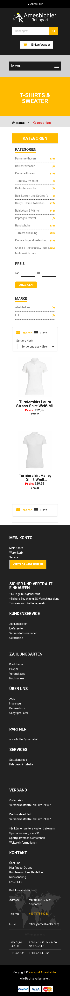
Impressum (16, 703)
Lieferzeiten (16, 628)
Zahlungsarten (18, 623)
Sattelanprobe (18, 759)
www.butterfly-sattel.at (23, 739)
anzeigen (26, 284)
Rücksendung (17, 877)
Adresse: (14, 899)
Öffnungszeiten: (35, 934)
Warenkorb (16, 552)
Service (13, 557)
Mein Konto (16, 548)
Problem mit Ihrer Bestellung (26, 872)
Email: (13, 924)
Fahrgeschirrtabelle (21, 764)
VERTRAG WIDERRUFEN (28, 564)
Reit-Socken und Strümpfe (31, 195)
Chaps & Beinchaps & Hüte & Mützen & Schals (32, 250)
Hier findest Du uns (20, 867)
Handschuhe (23, 225)
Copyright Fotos (19, 712)
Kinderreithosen (25, 173)
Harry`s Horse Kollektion (30, 203)
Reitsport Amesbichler (42, 972)
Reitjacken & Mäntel (27, 210)
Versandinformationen (23, 633)
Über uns (14, 863)
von (17, 273)
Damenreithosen (25, 158)
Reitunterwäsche (25, 188)
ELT (17, 315)
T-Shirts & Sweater (26, 180)
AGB (12, 698)
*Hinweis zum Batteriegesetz (27, 603)
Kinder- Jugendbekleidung (31, 240)
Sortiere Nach (24, 340)
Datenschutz (17, 708)
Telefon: (14, 913)
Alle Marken (22, 307)
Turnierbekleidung (26, 233)
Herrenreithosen (25, 166)
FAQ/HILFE (15, 881)
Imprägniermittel (25, 218)
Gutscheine (16, 637)
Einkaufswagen (41, 44)
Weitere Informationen (23, 842)
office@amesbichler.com (44, 924)
